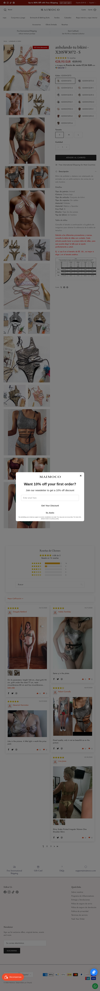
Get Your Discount (50, 505)
